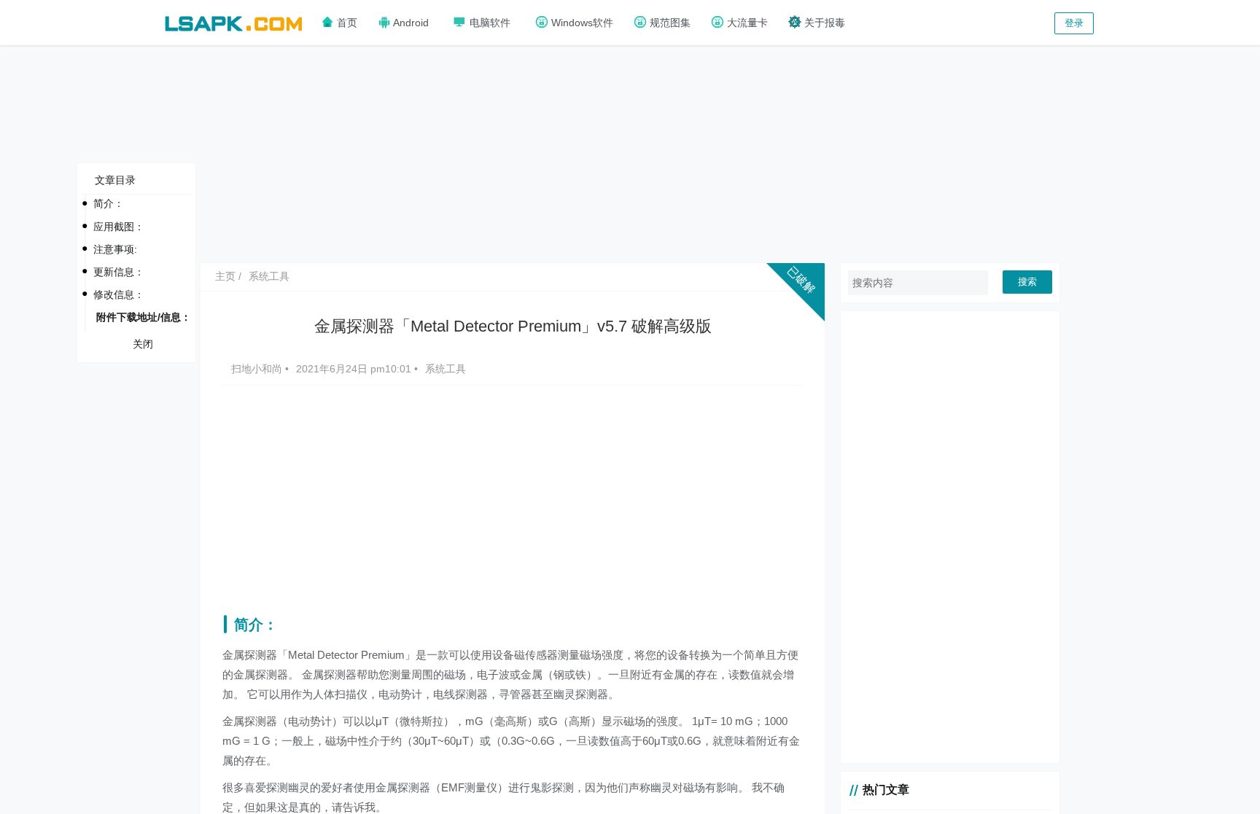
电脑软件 (488, 22)
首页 (345, 22)
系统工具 (269, 276)
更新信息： (118, 272)
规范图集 (669, 22)
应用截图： (118, 226)
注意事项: (115, 249)
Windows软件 (580, 22)
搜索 (1027, 281)
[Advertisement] (630, 153)
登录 (1074, 22)
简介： (108, 203)
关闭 (143, 344)
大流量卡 (746, 22)
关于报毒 (823, 22)
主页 (225, 276)
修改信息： (118, 294)
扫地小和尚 (258, 369)
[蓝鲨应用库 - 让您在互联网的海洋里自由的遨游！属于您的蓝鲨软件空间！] (233, 21)
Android (410, 22)
